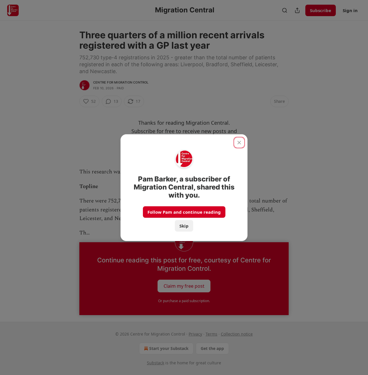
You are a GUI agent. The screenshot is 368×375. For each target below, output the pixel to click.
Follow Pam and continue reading (184, 212)
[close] (239, 142)
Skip (184, 226)
